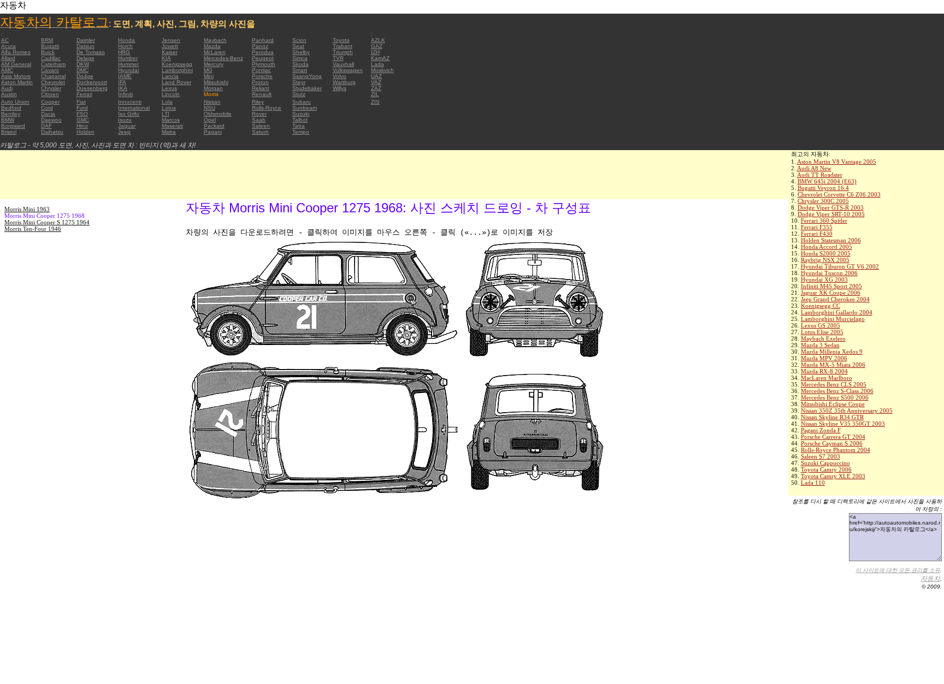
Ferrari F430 (817, 233)
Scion (299, 40)
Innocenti (129, 102)
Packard (214, 126)
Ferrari (84, 94)
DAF (46, 126)
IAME (125, 76)
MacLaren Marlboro (826, 377)
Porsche (262, 76)
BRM (47, 40)
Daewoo (51, 120)
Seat (298, 46)
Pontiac (261, 70)
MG (208, 70)
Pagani (213, 132)
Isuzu (125, 120)
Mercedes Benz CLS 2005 (833, 384)
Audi (7, 88)
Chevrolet (53, 82)
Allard (8, 58)
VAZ (376, 82)
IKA (122, 88)
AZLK (378, 40)
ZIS (375, 102)
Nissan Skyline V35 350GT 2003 (843, 423)
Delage (85, 58)
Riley (258, 102)
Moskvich (382, 70)
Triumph (343, 52)
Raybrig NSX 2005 (825, 260)
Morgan (213, 88)
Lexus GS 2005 (820, 325)
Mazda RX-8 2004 (824, 371)
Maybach (215, 40)
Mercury (213, 64)
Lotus (169, 108)
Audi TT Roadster (819, 174)
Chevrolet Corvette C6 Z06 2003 (839, 194)
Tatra (298, 126)
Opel (210, 120)
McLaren (215, 52)
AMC (7, 70)
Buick (48, 52)
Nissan (212, 102)
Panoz (260, 46)
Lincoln (171, 94)
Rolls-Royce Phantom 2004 (835, 450)
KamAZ (380, 58)
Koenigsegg (177, 64)
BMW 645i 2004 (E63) (827, 181)
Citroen (50, 94)
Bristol (8, 132)
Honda (126, 40)
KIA (166, 58)
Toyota (341, 40)
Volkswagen (348, 70)
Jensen (171, 40)
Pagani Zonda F (821, 430)
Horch (125, 46)
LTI (165, 114)
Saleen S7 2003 (820, 456)
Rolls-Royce (266, 108)
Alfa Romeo (16, 52)
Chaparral (53, 76)
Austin (9, 94)
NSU (209, 108)
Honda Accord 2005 (826, 246)
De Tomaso (90, 52)
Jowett (170, 46)
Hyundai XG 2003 (824, 279)
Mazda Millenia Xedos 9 (832, 351)
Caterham (53, 64)
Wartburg (344, 82)
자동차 (930, 578)
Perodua (263, 52)
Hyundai (128, 70)
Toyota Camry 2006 (826, 469)
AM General (16, 64)
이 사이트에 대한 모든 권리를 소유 (898, 570)
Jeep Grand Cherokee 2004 (835, 299)
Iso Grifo (128, 114)
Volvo (339, 76)
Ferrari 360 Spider (824, 220)
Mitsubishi (216, 82)
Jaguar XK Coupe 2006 (830, 292)
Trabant (342, 46)
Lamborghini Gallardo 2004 (836, 312)
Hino (82, 126)
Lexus (169, 88)
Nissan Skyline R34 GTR (832, 417)
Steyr (298, 82)
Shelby (301, 52)
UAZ (376, 76)
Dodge (84, 76)
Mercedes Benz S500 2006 (835, 397)
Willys (339, 88)
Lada (377, 64)
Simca (300, 58)
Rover (259, 114)
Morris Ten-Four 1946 (32, 228)
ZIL (375, 94)
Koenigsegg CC (820, 305)
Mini (209, 76)
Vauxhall (343, 64)
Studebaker (307, 88)
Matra (169, 132)
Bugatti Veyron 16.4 (823, 188)
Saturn (260, 132)
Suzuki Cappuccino (825, 463)
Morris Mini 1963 (27, 209)
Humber (128, 58)
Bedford (11, 108)
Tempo (300, 132)
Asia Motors (16, 76)
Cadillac (51, 58)
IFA (122, 82)
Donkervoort (91, 82)
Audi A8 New (814, 168)
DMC (82, 70)
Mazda (212, 46)
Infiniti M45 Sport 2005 (831, 286)
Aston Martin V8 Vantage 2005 (836, 161)
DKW (82, 64)
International (134, 108)
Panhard (263, 40)
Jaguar (126, 126)
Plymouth (263, 64)
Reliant (260, 88)
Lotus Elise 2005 (822, 332)
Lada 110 (813, 482)
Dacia (48, 114)
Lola (167, 102)
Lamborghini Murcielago (833, 319)
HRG (124, 52)
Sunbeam (304, 108)
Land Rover (176, 82)
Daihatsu (52, 132)
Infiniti (125, 94)
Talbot (300, 120)
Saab (259, 120)
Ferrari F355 (817, 227)
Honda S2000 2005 (826, 253)
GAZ (376, 46)
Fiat (81, 102)
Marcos (171, 120)
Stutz (298, 94)
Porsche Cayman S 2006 (832, 443)
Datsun (85, 46)
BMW (7, 120)
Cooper (50, 102)
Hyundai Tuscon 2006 (829, 273)
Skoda (300, 64)
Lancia (170, 76)
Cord (47, 108)
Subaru (301, 102)
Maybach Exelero (823, 338)
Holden (85, 132)
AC (5, 40)
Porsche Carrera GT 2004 (833, 436)
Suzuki (300, 114)
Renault (262, 94)
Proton (260, 82)
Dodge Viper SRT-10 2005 (831, 214)
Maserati (172, 126)
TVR (338, 58)
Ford (82, 108)
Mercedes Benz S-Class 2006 (837, 391)
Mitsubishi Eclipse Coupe (833, 404)
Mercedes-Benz (223, 58)
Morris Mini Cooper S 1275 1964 (47, 222)
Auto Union (15, 102)
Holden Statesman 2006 (831, 240)
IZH (375, 52)
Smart (299, 70)
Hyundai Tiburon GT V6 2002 (840, 266)
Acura (8, 46)
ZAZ (376, 88)
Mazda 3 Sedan (820, 345)
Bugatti (50, 46)
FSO (82, 114)
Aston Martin (17, 82)
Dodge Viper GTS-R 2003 (831, 207)
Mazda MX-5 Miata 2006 (833, 364)
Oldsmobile (218, 114)
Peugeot (263, 58)
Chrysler (51, 88)
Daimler (85, 40)
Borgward (13, 126)
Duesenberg (92, 88)
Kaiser (170, 52)
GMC (82, 120)
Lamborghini (177, 70)
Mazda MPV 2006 (824, 358)
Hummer (128, 64)
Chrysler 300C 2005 (823, 201)
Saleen (261, 126)
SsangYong (307, 76)
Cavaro (50, 70)
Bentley (10, 114)
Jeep (124, 132)
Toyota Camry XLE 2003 (833, 476)
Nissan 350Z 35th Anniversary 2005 (847, 410)
